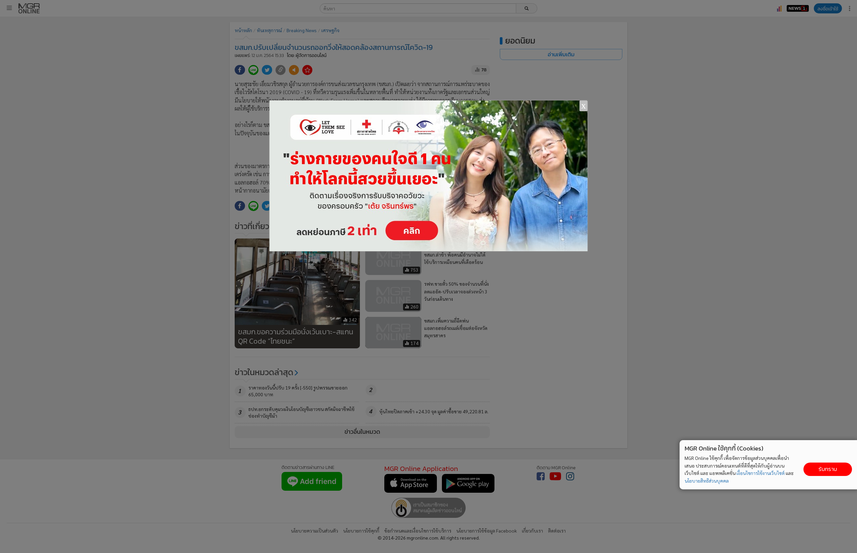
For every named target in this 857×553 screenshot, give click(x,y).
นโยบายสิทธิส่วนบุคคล (707, 481)
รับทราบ (828, 469)
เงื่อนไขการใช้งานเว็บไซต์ (760, 473)
